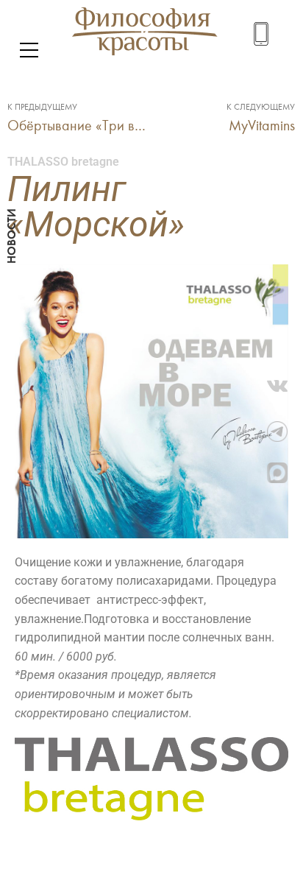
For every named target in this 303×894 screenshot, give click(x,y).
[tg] (285, 431)
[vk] (285, 390)
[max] (285, 472)
